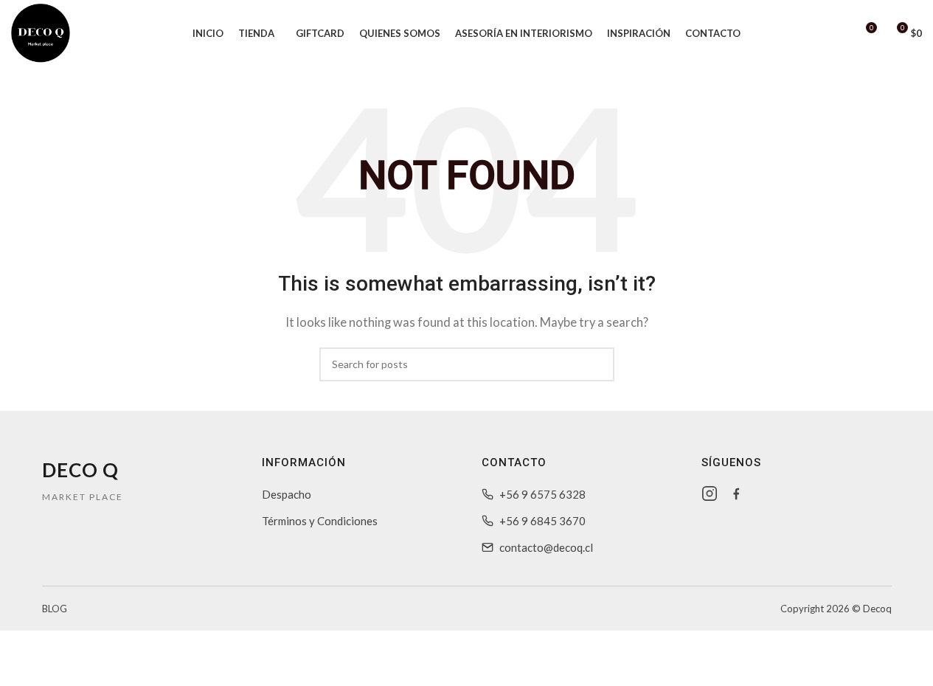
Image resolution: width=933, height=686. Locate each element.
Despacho (286, 494)
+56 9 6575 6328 (542, 494)
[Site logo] (40, 31)
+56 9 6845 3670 (542, 520)
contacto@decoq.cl (546, 547)
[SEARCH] (597, 364)
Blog (54, 608)
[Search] (838, 33)
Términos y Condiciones (320, 520)
